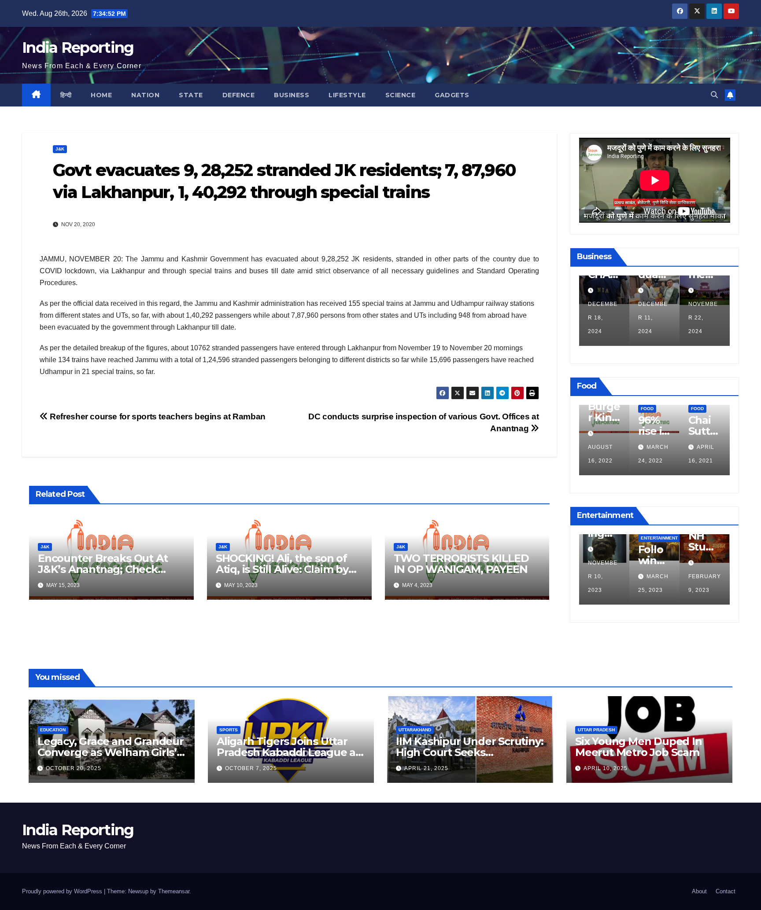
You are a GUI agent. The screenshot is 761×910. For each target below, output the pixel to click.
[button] (714, 95)
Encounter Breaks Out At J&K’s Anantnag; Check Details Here (102, 569)
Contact (725, 891)
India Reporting (78, 47)
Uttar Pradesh (596, 729)
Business (291, 95)
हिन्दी (66, 95)
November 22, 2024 (700, 317)
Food (645, 408)
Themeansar (173, 891)
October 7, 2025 (251, 768)
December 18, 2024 (600, 317)
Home (101, 95)
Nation (145, 95)
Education (53, 729)
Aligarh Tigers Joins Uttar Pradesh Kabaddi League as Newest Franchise (289, 752)
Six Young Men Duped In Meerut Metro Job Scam (638, 747)
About (699, 891)
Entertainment (659, 538)
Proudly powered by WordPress (63, 891)
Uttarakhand (415, 729)
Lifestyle (347, 95)
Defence (238, 95)
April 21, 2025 (426, 768)
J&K (59, 149)
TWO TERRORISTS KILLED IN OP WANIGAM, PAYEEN (461, 564)
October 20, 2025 (73, 768)
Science (400, 95)
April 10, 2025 (606, 768)
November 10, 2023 (602, 576)
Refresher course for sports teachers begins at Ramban (157, 416)
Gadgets (452, 95)
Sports (228, 729)
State (191, 95)
